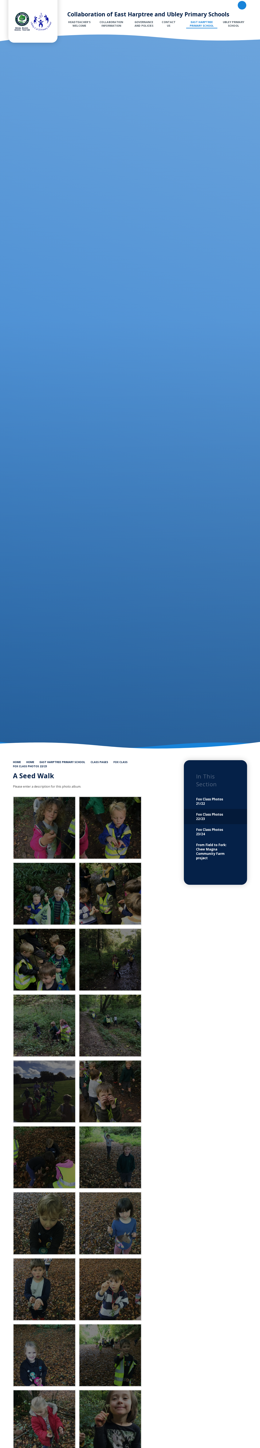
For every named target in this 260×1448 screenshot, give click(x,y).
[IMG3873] (44, 1025)
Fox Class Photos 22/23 (30, 766)
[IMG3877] (44, 894)
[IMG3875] (44, 959)
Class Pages (99, 762)
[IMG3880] (44, 828)
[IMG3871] (44, 1091)
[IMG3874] (110, 959)
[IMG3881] (110, 1091)
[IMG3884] (44, 1157)
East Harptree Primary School (62, 762)
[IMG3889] (110, 1223)
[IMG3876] (110, 894)
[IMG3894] (110, 1355)
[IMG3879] (110, 828)
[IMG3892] (110, 1289)
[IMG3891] (44, 1289)
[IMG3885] (110, 1157)
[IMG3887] (44, 1223)
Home (17, 762)
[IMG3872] (110, 1025)
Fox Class (120, 762)
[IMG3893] (44, 1355)
